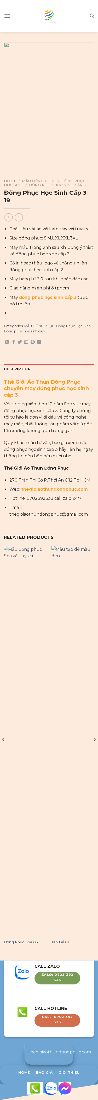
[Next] (94, 750)
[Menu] (7, 15)
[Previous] (3, 750)
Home (10, 181)
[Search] (92, 16)
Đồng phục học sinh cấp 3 (57, 185)
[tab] (49, 369)
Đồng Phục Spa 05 (21, 942)
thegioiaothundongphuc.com (54, 489)
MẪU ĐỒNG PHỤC (39, 181)
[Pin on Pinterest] (33, 342)
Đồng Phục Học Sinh (73, 326)
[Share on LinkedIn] (39, 342)
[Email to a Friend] (26, 342)
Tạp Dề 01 (60, 942)
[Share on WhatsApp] (7, 342)
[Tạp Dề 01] (72, 741)
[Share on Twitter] (20, 342)
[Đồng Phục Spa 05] (25, 741)
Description (17, 369)
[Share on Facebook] (13, 342)
